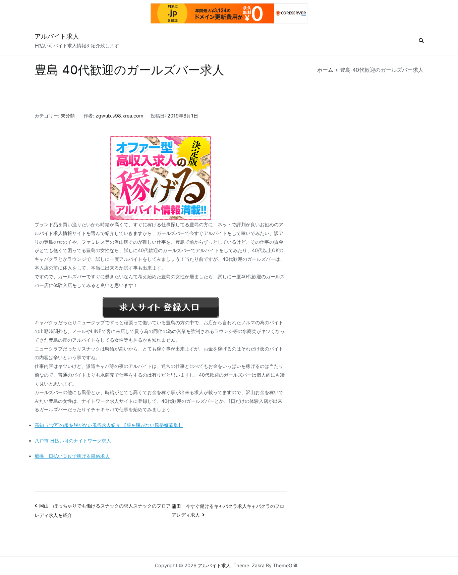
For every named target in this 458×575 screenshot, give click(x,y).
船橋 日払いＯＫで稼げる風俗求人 (72, 456)
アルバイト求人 (57, 36)
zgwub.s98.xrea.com (120, 115)
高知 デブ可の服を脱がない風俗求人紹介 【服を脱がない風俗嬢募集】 (109, 425)
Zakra (258, 565)
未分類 (68, 115)
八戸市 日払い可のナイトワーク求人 (73, 440)
